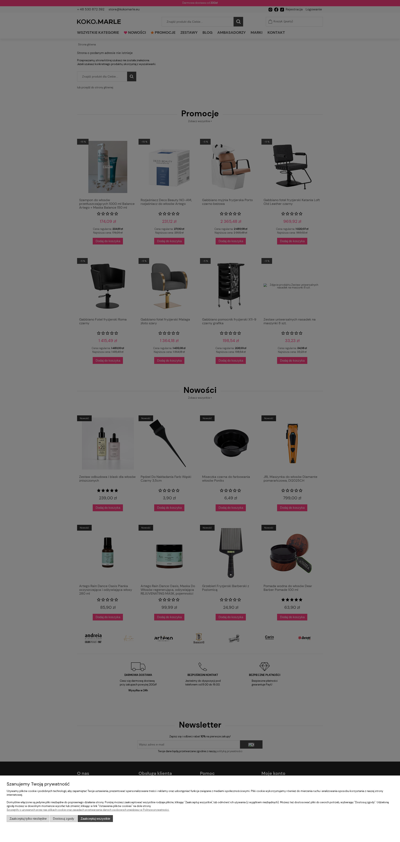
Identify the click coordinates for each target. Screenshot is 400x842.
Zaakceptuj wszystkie (95, 818)
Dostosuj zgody (63, 818)
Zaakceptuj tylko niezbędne (28, 818)
